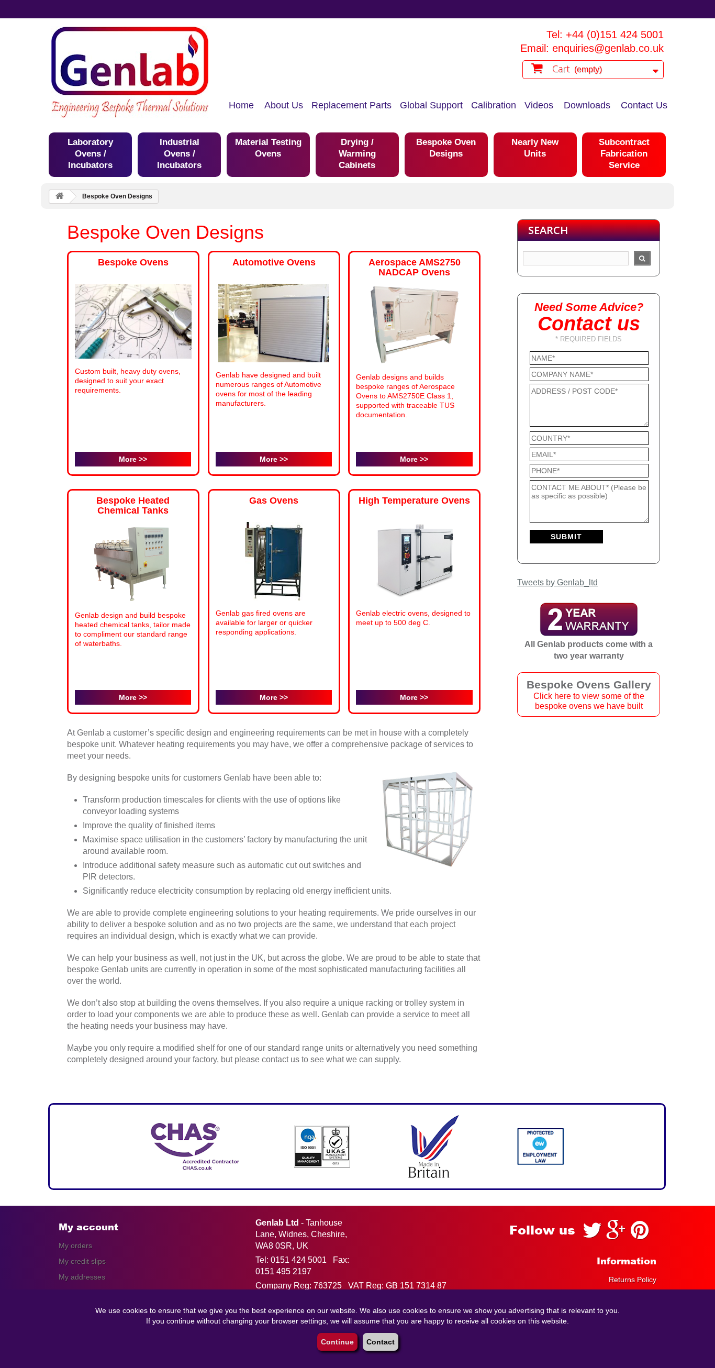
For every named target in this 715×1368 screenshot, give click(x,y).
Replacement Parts (351, 105)
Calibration (493, 105)
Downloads (587, 105)
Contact (380, 1342)
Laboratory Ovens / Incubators (90, 153)
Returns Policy (632, 1279)
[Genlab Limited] (129, 72)
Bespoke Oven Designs (446, 148)
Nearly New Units (534, 148)
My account (88, 1227)
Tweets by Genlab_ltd (557, 582)
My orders (75, 1245)
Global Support (431, 105)
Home (241, 105)
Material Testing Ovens (268, 148)
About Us (283, 105)
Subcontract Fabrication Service (624, 153)
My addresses (82, 1277)
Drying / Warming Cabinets (357, 153)
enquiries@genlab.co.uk (608, 48)
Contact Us (644, 105)
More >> (133, 459)
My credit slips (82, 1261)
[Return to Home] (60, 196)
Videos (538, 105)
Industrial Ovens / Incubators (179, 153)
